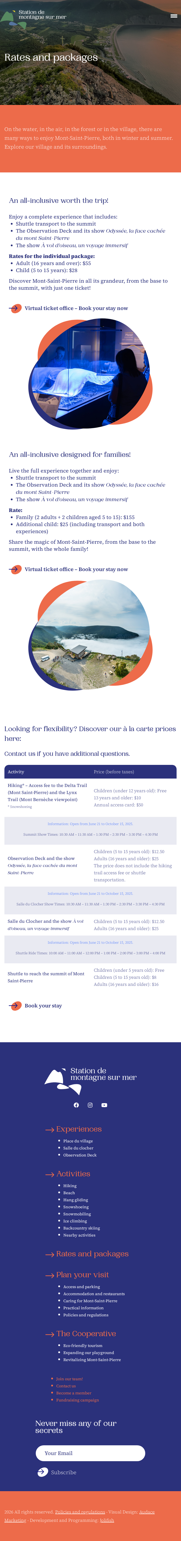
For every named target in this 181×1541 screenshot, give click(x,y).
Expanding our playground (88, 1352)
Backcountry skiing (81, 1228)
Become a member (73, 1393)
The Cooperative (86, 1334)
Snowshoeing (76, 1207)
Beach (69, 1192)
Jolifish (107, 1520)
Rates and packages (92, 1255)
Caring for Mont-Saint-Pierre (90, 1301)
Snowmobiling (77, 1214)
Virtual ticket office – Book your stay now (76, 308)
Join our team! (69, 1379)
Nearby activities (79, 1235)
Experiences (79, 1130)
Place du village (78, 1141)
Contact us (66, 1386)
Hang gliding (75, 1200)
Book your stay (43, 1005)
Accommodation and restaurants (94, 1293)
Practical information (83, 1308)
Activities (73, 1175)
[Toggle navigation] (174, 16)
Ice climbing (75, 1221)
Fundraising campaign (77, 1400)
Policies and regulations (85, 1315)
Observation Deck (80, 1155)
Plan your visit (82, 1276)
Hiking (70, 1185)
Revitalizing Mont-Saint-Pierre (92, 1359)
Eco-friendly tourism (82, 1345)
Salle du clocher (78, 1148)
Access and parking (81, 1286)
